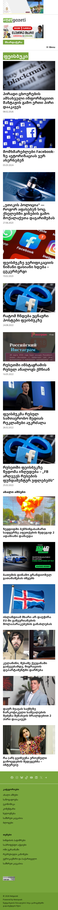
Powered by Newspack (12, 899)
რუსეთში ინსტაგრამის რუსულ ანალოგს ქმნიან (26, 367)
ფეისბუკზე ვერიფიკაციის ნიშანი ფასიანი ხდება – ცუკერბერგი (28, 267)
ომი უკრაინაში (11, 849)
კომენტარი (9, 808)
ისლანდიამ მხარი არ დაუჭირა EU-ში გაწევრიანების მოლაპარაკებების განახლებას (27, 620)
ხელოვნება (9, 813)
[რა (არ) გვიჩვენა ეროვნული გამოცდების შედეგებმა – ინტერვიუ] (29, 740)
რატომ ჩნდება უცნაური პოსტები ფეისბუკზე (26, 318)
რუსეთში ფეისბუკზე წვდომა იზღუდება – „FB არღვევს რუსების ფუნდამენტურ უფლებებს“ (28, 474)
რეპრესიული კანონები (15, 854)
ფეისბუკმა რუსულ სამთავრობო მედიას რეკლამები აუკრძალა (24, 418)
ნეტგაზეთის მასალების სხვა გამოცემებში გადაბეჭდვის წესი (23, 904)
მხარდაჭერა (13, 42)
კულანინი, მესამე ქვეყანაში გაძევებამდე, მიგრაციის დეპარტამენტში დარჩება (25, 666)
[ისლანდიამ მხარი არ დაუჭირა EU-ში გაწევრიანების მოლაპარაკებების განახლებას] (29, 599)
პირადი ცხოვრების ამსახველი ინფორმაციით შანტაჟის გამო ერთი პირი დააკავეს (28, 100)
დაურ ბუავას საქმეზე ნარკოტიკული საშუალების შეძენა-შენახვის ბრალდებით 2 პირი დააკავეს (27, 714)
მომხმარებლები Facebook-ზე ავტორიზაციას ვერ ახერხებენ (28, 156)
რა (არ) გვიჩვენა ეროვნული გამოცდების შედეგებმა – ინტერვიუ (25, 761)
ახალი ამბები (10, 795)
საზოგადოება (10, 799)
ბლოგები (8, 822)
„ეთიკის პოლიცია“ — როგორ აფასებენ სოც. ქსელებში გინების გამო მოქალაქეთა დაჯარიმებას (29, 211)
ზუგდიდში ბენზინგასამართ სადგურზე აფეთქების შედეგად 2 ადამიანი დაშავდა (28, 532)
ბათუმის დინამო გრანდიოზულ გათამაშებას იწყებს (27, 576)
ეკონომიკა (9, 804)
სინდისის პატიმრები (14, 840)
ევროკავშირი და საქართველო (20, 858)
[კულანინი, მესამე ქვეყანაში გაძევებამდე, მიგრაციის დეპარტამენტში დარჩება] (29, 645)
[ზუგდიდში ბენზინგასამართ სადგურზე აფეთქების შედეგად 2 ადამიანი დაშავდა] (29, 511)
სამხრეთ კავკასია (13, 818)
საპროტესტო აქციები (14, 844)
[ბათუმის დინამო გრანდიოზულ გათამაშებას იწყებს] (29, 556)
